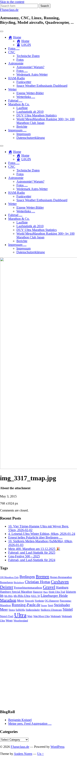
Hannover (38, 592)
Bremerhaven (6, 582)
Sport (50, 605)
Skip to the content (12, 2)
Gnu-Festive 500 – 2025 (24, 556)
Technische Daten (28, 56)
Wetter (12, 89)
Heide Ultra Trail (57, 592)
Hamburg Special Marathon (16, 591)
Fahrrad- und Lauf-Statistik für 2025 (31, 552)
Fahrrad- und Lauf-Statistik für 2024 (31, 560)
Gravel (49, 587)
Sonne (44, 605)
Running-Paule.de (26, 605)
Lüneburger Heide (54, 596)
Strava (12, 610)
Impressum (23, 134)
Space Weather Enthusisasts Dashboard (41, 85)
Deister (6, 587)
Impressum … (17, 130)
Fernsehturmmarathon (28, 587)
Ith (1, 595)
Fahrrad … (15, 100)
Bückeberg (19, 582)
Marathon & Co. (19, 104)
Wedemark (56, 616)
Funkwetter (23, 82)
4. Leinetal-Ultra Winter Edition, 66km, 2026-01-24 (41, 533)
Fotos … (14, 48)
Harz (45, 592)
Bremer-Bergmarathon (61, 577)
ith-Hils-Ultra (22, 595)
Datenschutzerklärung (30, 137)
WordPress (57, 746)
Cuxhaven (60, 581)
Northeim (39, 601)
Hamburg (62, 587)
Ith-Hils (8, 595)
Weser (9, 620)
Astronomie (15, 63)
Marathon (8, 600)
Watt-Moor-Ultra (41, 616)
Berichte (21, 126)
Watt (29, 616)
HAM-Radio (16, 78)
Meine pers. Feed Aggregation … (30, 723)
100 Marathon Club (9, 577)
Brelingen (27, 577)
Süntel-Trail (6, 616)
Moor (20, 600)
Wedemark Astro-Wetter (32, 74)
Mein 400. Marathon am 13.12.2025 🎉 (34, 549)
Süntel (68, 609)
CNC (11, 52)
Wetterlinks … (25, 97)
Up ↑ (40, 753)
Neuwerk (29, 600)
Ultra (20, 615)
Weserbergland (21, 620)
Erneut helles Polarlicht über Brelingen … (35, 537)
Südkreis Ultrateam (51, 609)
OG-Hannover (52, 601)
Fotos (20, 59)
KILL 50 (35, 596)
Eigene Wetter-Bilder (30, 93)
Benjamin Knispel (20, 720)
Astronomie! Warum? (30, 67)
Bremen (42, 576)
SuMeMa (20, 609)
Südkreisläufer (33, 609)
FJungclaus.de (9, 10)
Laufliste (22, 108)
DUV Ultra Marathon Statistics (36, 115)
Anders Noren (23, 753)
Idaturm (71, 591)
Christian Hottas (37, 582)
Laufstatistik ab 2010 (30, 111)
